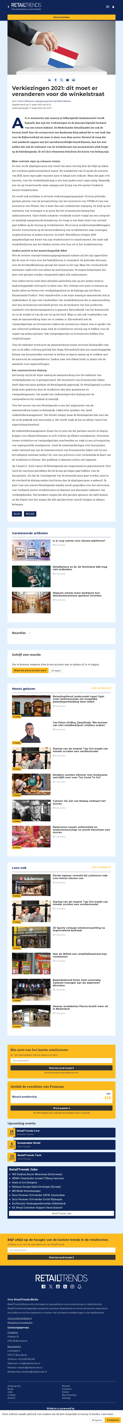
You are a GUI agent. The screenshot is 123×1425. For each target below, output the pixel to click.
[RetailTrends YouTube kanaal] (58, 1287)
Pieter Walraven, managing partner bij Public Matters (44, 101)
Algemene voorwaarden (20, 1322)
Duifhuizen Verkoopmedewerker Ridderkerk (39, 1203)
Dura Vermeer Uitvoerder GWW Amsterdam (38, 1195)
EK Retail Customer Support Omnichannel (37, 1207)
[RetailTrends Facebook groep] (43, 1287)
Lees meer (107, 1414)
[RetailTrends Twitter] (50, 1287)
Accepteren (113, 1420)
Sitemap (66, 1398)
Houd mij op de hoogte (61, 1068)
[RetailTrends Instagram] (72, 1287)
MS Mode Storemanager (26, 1190)
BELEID (30, 513)
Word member (61, 17)
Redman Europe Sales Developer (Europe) (36, 1186)
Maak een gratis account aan (29, 670)
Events (65, 1392)
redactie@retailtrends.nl (29, 1367)
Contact (11, 1395)
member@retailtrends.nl (34, 1371)
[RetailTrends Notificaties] (79, 1287)
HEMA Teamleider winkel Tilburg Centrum (38, 1178)
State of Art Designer (24, 1182)
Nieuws (66, 1386)
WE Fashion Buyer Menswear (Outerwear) (37, 1174)
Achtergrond (14, 1386)
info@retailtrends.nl (29, 1363)
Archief (11, 1398)
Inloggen (56, 670)
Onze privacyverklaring (20, 1318)
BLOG (17, 513)
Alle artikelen (100, 687)
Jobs (10, 1392)
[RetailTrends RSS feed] (65, 1287)
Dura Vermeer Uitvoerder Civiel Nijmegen (37, 1199)
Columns (67, 1389)
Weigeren (97, 1420)
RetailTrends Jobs (61, 1213)
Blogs (10, 1389)
